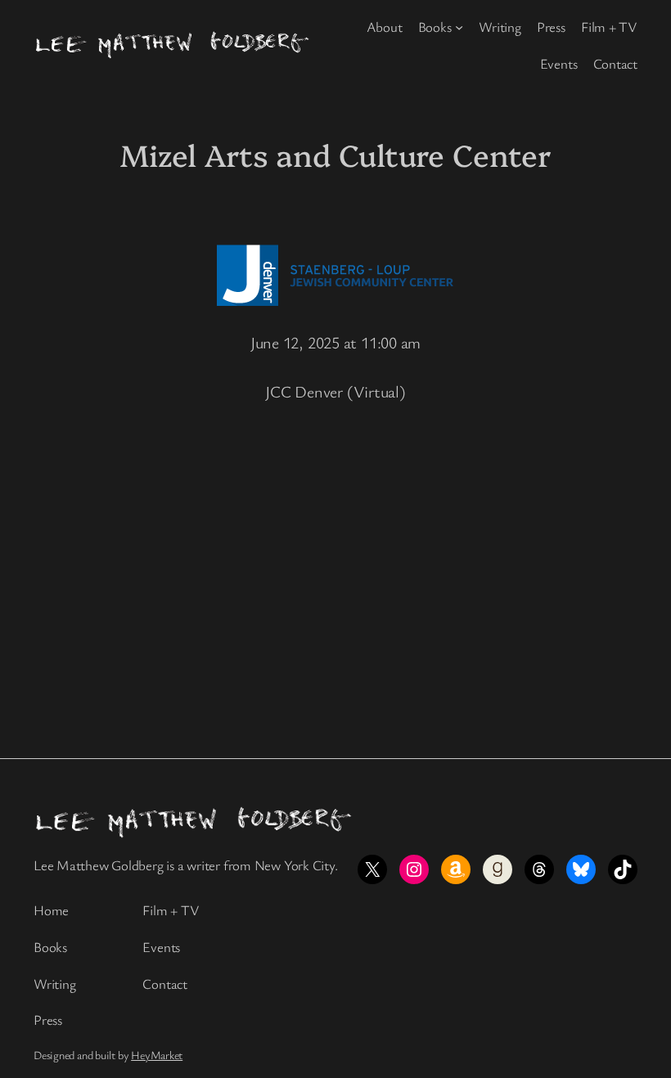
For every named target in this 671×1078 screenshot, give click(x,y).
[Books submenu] (459, 27)
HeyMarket (156, 1054)
